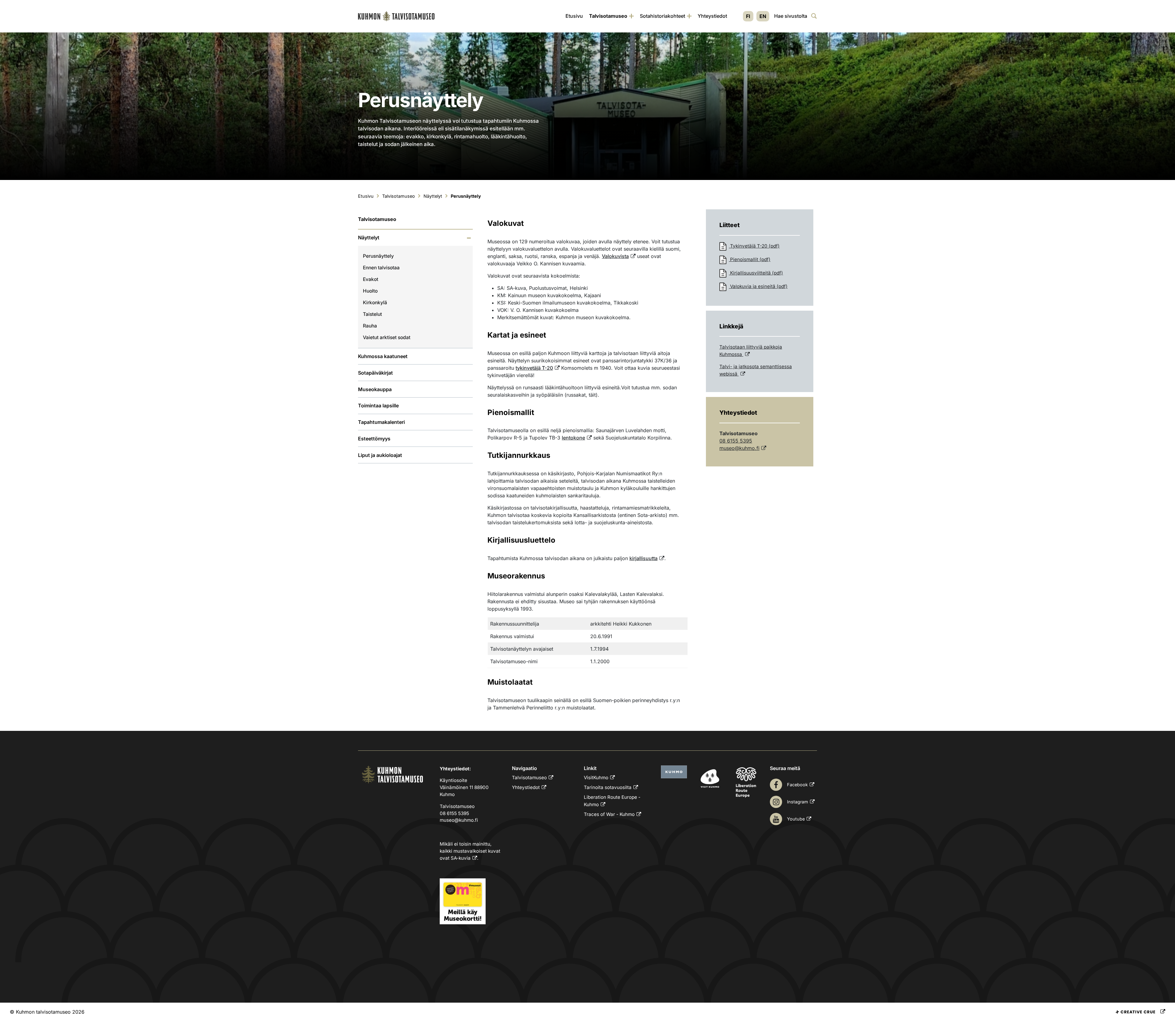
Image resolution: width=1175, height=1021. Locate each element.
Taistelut (372, 314)
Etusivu (574, 16)
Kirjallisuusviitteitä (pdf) (756, 273)
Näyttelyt (368, 237)
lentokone (573, 438)
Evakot (370, 279)
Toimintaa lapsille (378, 405)
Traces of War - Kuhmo (609, 814)
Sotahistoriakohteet (662, 16)
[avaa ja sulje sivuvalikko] (469, 238)
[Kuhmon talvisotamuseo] (396, 16)
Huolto (370, 291)
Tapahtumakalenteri (381, 422)
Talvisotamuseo (608, 16)
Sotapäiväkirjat (375, 373)
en (762, 16)
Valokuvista (615, 256)
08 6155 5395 (735, 441)
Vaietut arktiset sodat (386, 337)
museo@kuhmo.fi (739, 448)
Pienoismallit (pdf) (749, 259)
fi (748, 16)
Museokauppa (375, 389)
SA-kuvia (461, 858)
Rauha (370, 326)
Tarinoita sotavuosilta (608, 787)
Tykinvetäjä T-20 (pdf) (754, 246)
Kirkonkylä (375, 302)
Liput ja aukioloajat (380, 455)
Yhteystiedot (712, 16)
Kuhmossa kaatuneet (383, 356)
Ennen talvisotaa (381, 268)
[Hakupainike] (814, 16)
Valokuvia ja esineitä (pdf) (758, 286)
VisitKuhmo (596, 777)
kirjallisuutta (643, 558)
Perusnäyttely (378, 256)
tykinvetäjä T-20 (534, 368)
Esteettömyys (374, 439)
